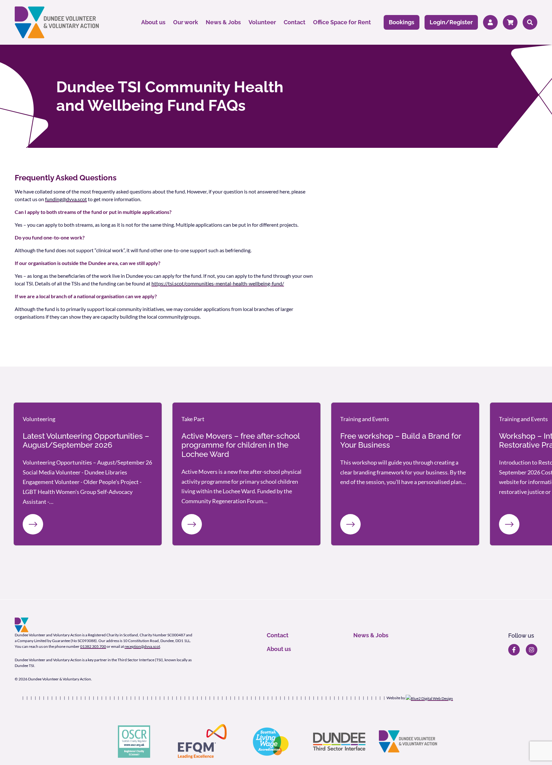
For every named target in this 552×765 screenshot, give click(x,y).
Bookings (401, 22)
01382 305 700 (93, 646)
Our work (185, 22)
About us (153, 22)
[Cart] (510, 22)
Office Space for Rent (342, 22)
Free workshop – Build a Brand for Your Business (400, 440)
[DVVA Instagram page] (531, 649)
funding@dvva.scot (66, 199)
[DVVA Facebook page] (514, 649)
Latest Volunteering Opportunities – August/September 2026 (86, 440)
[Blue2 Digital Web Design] (429, 697)
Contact (294, 22)
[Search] (530, 22)
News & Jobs (223, 22)
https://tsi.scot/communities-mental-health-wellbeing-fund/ (217, 283)
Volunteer (262, 22)
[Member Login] (490, 22)
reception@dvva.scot (142, 646)
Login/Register (451, 22)
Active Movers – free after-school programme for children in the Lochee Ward (240, 445)
